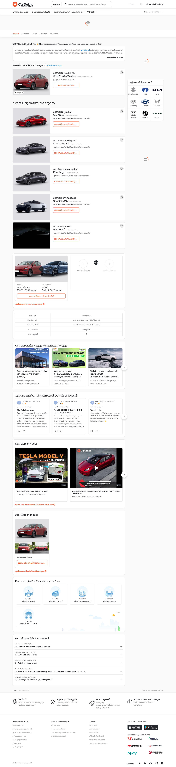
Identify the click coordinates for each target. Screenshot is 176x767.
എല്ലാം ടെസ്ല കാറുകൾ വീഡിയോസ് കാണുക (34, 504)
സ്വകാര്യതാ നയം (19, 736)
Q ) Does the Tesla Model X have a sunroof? (32, 646)
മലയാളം (131, 4)
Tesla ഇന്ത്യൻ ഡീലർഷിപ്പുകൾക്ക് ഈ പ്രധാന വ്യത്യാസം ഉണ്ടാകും (32, 374)
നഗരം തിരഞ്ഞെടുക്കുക (153, 12)
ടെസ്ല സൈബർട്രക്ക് (64, 197)
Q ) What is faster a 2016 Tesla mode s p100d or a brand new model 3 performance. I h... (50, 671)
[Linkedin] (162, 764)
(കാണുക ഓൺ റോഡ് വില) (85, 76)
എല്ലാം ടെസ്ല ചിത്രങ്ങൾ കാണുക (29, 571)
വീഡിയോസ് (54, 34)
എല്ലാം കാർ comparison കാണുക (28, 304)
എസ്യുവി (85, 50)
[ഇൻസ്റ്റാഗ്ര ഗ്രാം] (157, 764)
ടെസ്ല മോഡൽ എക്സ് (65, 169)
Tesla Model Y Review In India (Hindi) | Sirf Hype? (32, 491)
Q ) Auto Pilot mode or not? (26, 663)
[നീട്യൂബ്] (150, 764)
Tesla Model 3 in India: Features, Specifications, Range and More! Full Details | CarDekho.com (96, 492)
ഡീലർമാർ (25, 34)
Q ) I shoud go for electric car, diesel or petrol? (33, 680)
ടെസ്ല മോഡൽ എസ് (64, 140)
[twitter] (145, 764)
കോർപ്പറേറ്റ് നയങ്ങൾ (20, 739)
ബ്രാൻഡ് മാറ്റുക (56, 66)
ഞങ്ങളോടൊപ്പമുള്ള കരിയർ (22, 729)
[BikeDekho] (135, 739)
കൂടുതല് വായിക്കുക (115, 57)
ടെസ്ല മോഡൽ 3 (62, 111)
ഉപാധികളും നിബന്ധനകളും (22, 732)
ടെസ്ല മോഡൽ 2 (62, 226)
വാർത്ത (34, 34)
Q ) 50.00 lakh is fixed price (26, 655)
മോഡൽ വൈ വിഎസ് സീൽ (41, 296)
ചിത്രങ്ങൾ (43, 34)
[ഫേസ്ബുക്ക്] (139, 764)
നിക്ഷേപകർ (17, 743)
